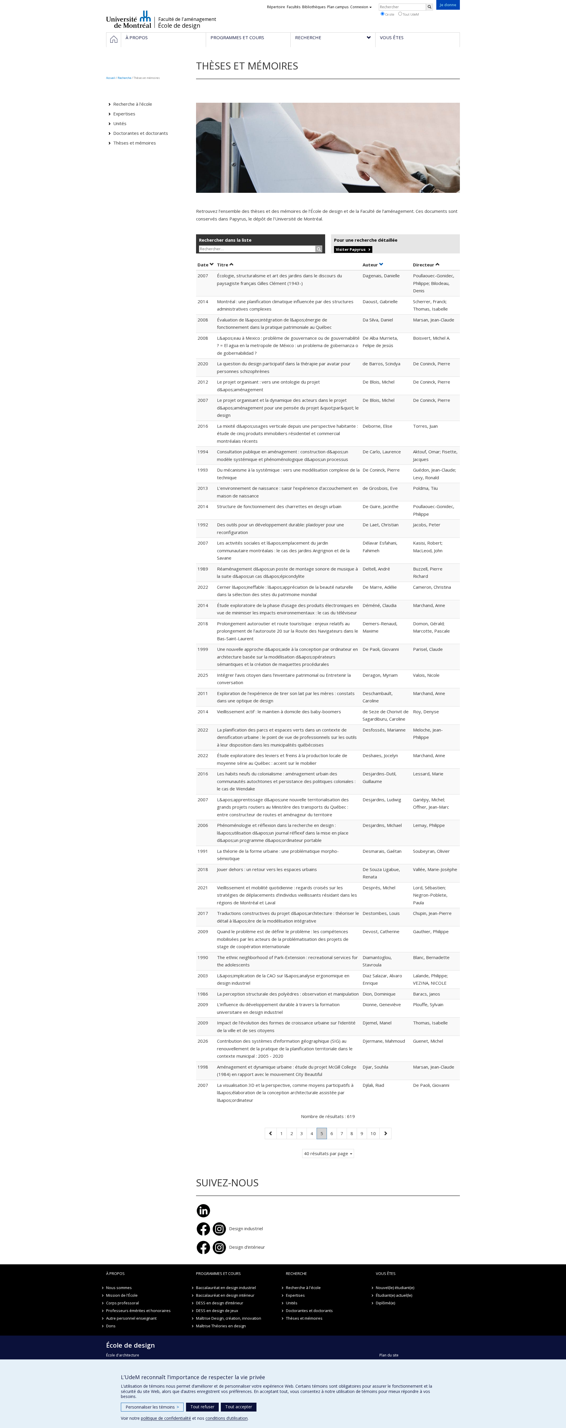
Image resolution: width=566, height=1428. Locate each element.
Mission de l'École (122, 1295)
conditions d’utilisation (226, 1418)
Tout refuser (202, 1406)
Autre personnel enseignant (131, 1318)
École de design (179, 26)
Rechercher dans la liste (225, 240)
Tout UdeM (410, 14)
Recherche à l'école (132, 104)
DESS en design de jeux (217, 1310)
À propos (115, 1273)
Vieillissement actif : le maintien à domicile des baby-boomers (279, 711)
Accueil (110, 78)
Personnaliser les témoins (152, 1407)
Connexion (359, 6)
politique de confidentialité (166, 1418)
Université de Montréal (128, 19)
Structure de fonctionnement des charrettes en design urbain (279, 506)
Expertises (124, 114)
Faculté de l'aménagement (187, 19)
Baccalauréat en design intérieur (225, 1295)
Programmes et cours (218, 1273)
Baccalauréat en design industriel (226, 1287)
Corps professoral (122, 1303)
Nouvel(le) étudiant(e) (395, 1287)
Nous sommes (119, 1287)
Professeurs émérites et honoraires (138, 1310)
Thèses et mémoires (134, 143)
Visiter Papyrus (351, 249)
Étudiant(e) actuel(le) (394, 1295)
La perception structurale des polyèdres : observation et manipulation (288, 994)
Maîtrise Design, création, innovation (228, 1318)
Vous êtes (386, 1273)
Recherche (124, 78)
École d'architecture (122, 1355)
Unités (119, 123)
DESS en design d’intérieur (219, 1303)
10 (375, 1133)
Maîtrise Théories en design (221, 1326)
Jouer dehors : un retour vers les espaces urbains (267, 869)
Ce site (389, 14)
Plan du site (389, 1355)
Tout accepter (238, 1406)
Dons (111, 1326)
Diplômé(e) (385, 1303)
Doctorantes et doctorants (140, 133)
